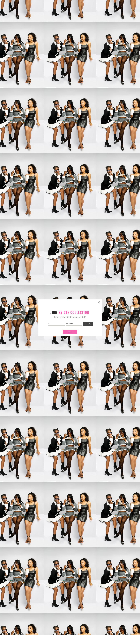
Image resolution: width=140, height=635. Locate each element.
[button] (70, 332)
